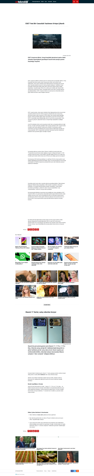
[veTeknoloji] (22, 1)
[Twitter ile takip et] (74, 471)
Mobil (42, 1)
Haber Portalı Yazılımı (20, 474)
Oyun (46, 1)
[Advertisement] (47, 12)
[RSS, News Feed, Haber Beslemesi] (77, 471)
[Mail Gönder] (38, 229)
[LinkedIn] (33, 229)
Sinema (54, 1)
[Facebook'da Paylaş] (29, 229)
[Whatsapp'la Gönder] (36, 229)
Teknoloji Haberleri (36, 1)
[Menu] (74, 2)
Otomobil (50, 1)
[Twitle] (31, 229)
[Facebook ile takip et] (72, 471)
